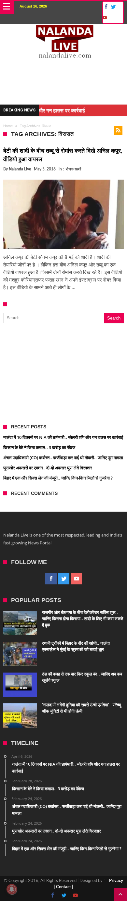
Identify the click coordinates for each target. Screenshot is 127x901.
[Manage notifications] (12, 889)
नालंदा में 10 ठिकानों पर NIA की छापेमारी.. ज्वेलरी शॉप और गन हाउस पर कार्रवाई (63, 437)
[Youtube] (104, 17)
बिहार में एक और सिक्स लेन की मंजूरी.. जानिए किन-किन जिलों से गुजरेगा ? (58, 478)
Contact (63, 887)
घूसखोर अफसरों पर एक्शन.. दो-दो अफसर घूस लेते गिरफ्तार (47, 468)
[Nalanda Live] (63, 30)
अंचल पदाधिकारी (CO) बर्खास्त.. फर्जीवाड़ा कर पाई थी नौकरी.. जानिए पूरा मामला (63, 457)
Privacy (116, 881)
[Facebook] (105, 7)
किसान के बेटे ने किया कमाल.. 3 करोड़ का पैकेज (39, 447)
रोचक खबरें (73, 169)
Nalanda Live (20, 169)
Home (8, 126)
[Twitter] (113, 7)
